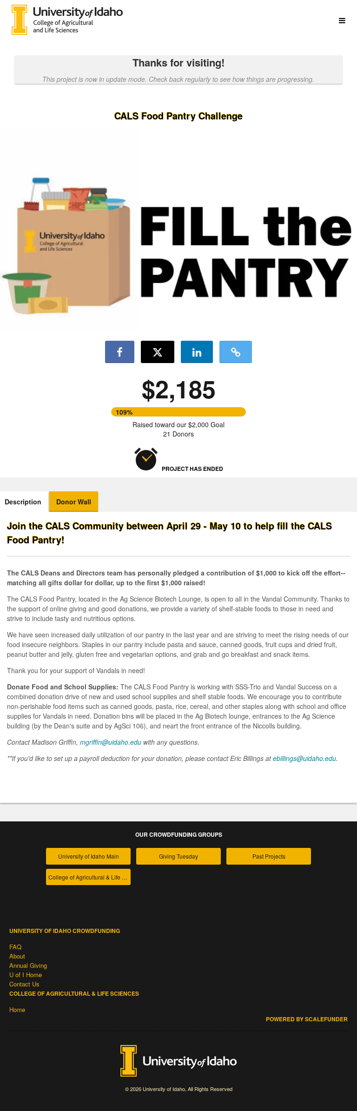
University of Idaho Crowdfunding (64, 930)
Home (17, 1009)
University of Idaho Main (88, 856)
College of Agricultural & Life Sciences (89, 877)
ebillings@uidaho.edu (304, 758)
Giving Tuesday (178, 856)
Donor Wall (73, 501)
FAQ (15, 946)
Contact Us (24, 983)
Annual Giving (28, 965)
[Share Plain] (235, 352)
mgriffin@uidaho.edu (110, 742)
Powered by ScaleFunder (307, 1019)
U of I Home (25, 974)
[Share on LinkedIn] (197, 352)
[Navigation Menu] (342, 20)
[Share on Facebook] (119, 352)
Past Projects (268, 856)
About (17, 956)
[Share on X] (157, 352)
